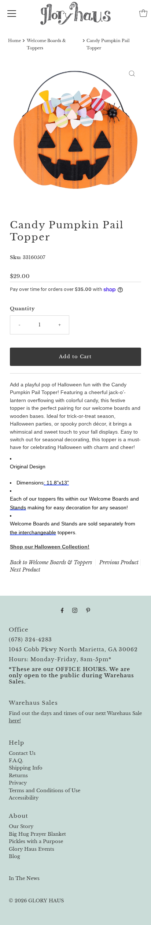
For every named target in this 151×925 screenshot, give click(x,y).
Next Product (25, 569)
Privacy (18, 783)
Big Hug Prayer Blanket (37, 834)
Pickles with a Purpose (36, 841)
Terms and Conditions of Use (44, 790)
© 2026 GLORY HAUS (36, 900)
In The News (24, 878)
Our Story (21, 826)
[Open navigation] (12, 13)
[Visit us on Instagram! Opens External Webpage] (74, 610)
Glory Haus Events (31, 849)
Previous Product (119, 562)
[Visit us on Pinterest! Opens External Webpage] (88, 610)
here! (15, 720)
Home (14, 40)
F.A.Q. (16, 760)
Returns (18, 775)
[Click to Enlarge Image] (132, 73)
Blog (14, 856)
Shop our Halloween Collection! (49, 547)
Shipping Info (26, 768)
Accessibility (23, 798)
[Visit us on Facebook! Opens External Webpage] (62, 610)
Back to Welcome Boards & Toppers (51, 562)
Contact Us (22, 753)
